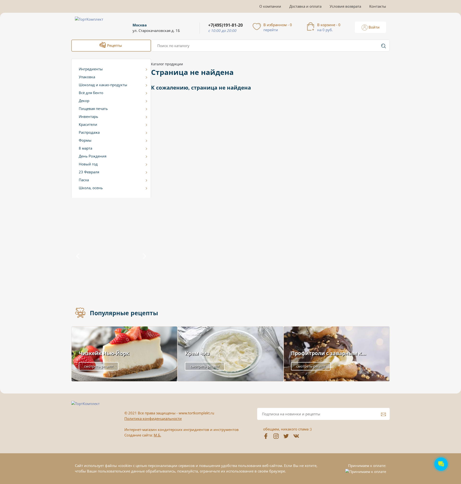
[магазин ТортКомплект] (94, 25)
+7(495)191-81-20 (225, 25)
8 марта (85, 148)
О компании (270, 6)
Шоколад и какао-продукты (103, 84)
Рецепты (114, 45)
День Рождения (92, 156)
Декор (84, 100)
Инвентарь (88, 116)
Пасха (84, 179)
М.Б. (157, 435)
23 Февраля (89, 171)
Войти (374, 27)
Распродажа (89, 132)
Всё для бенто (91, 92)
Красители (88, 124)
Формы (85, 140)
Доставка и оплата (305, 6)
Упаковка (87, 76)
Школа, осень (91, 187)
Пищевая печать (93, 108)
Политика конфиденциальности (153, 418)
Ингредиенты (91, 69)
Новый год (88, 164)
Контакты (377, 6)
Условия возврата (345, 6)
